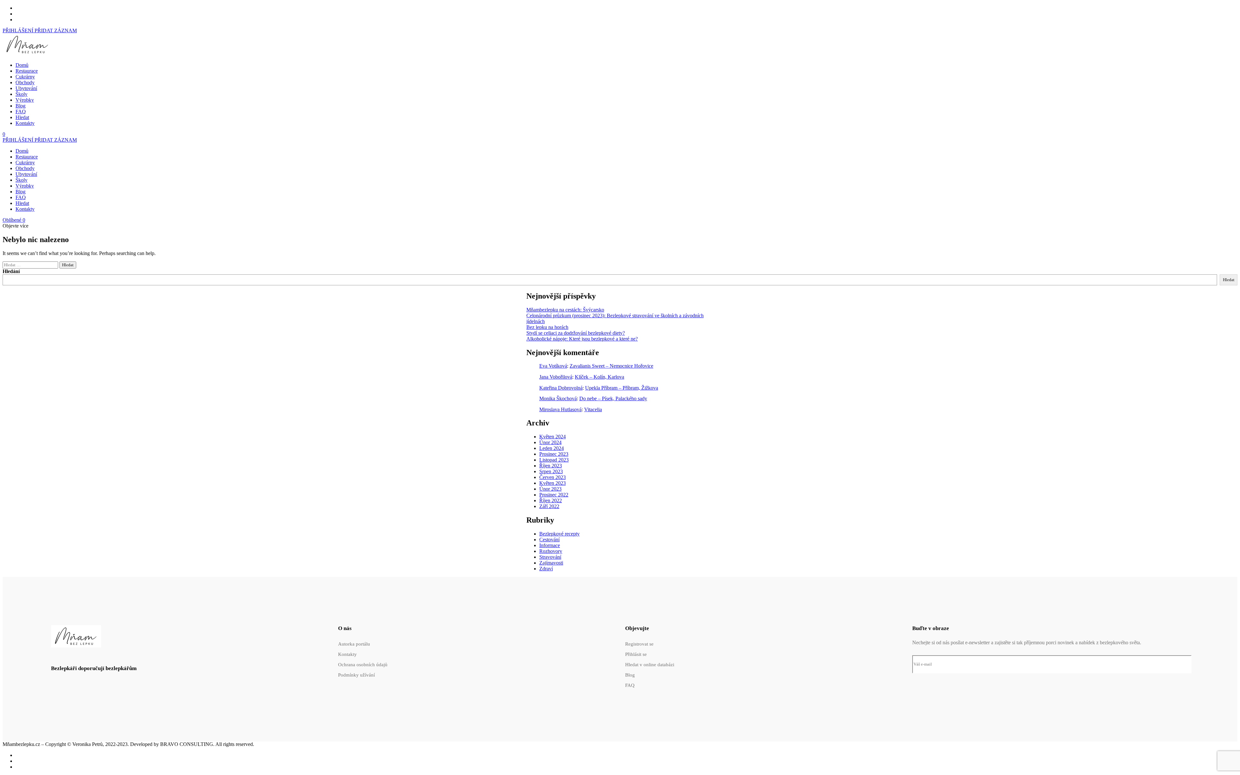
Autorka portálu (354, 644)
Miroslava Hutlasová (560, 409)
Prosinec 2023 (553, 454)
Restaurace (27, 71)
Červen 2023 (552, 477)
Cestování (549, 539)
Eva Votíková (553, 366)
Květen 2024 (552, 436)
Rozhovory (550, 551)
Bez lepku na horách (547, 327)
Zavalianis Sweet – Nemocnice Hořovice (611, 366)
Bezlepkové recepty (559, 533)
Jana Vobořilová (555, 377)
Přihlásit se (636, 654)
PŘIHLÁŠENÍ (19, 30)
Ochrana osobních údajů (363, 664)
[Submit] (1179, 664)
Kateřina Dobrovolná (561, 388)
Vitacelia (593, 409)
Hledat (22, 117)
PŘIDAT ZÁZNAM (56, 30)
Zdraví (546, 568)
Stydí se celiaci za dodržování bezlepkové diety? (575, 333)
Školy (21, 94)
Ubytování (26, 88)
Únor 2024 (550, 442)
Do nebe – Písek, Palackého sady (613, 398)
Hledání (11, 271)
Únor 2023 (550, 489)
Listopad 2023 (554, 460)
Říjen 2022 (550, 500)
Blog (21, 105)
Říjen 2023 (550, 465)
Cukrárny (25, 76)
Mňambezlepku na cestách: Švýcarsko (565, 309)
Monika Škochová (558, 398)
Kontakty (25, 123)
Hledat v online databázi (649, 664)
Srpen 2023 (551, 471)
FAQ (21, 111)
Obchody (25, 82)
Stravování (550, 557)
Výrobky (25, 100)
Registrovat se (639, 644)
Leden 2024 (551, 448)
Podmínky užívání (356, 675)
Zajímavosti (551, 563)
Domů (22, 65)
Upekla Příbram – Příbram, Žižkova (621, 388)
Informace (549, 545)
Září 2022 (549, 506)
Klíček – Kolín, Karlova (599, 377)
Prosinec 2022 (553, 494)
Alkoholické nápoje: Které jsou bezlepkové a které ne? (582, 339)
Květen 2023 (552, 483)
